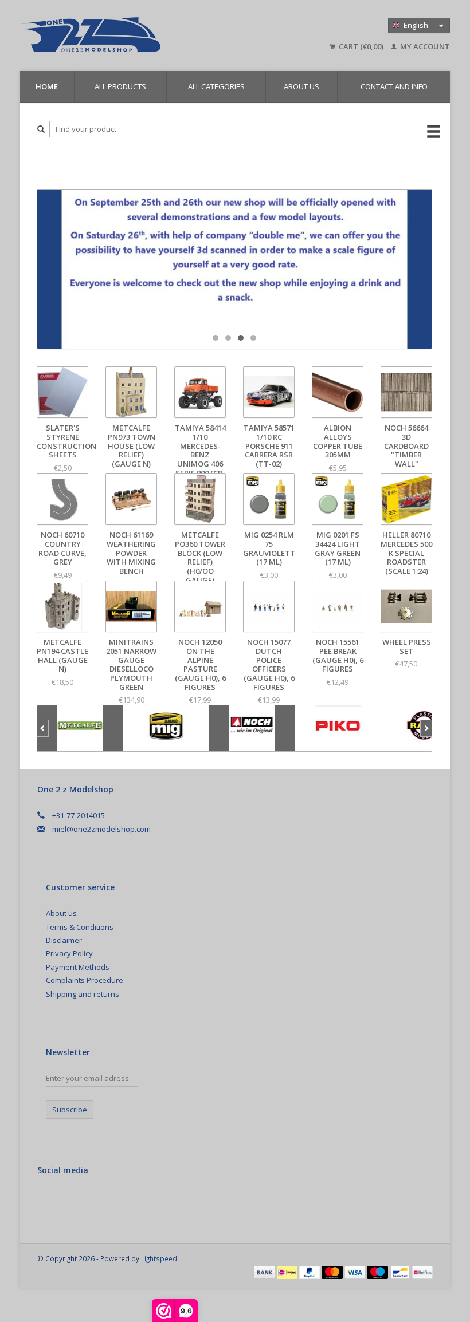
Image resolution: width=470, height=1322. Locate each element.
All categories (216, 86)
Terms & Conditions (79, 927)
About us (301, 86)
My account (424, 46)
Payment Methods (77, 967)
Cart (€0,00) (361, 46)
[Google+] (71, 1200)
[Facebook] (48, 1200)
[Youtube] (95, 1200)
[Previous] (43, 728)
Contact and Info (394, 86)
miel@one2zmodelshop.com (101, 829)
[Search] (41, 129)
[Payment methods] (265, 1271)
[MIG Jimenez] (166, 728)
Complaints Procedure (84, 980)
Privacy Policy (69, 953)
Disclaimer (64, 940)
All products (120, 86)
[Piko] (338, 728)
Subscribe (69, 1109)
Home (47, 86)
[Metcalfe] (80, 728)
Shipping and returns (82, 994)
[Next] (426, 728)
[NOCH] (252, 728)
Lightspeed (159, 1258)
